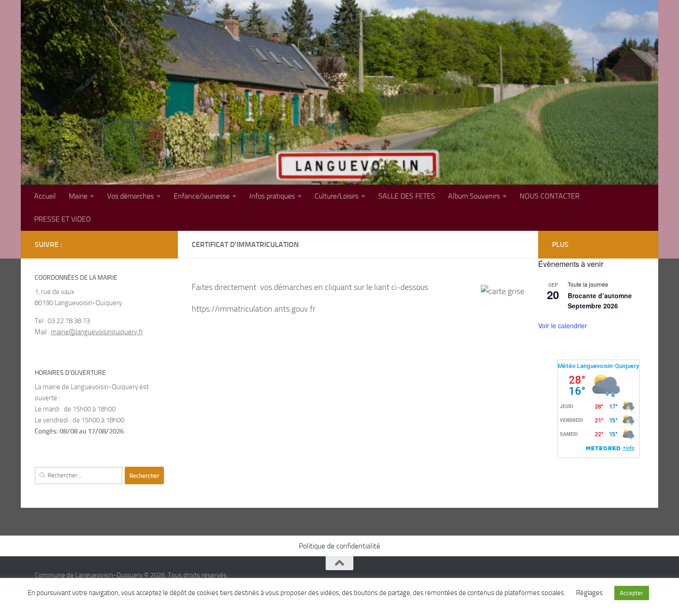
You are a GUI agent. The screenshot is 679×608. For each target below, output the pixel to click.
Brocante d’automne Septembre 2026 (600, 301)
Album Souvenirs (474, 196)
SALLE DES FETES (406, 196)
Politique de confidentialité (339, 546)
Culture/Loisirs (336, 196)
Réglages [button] (589, 593)
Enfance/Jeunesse (202, 196)
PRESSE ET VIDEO (62, 219)
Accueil (45, 196)
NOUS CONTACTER (550, 196)
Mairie (78, 196)
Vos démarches (130, 196)
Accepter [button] (631, 593)
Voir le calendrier (562, 325)
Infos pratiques (272, 196)
